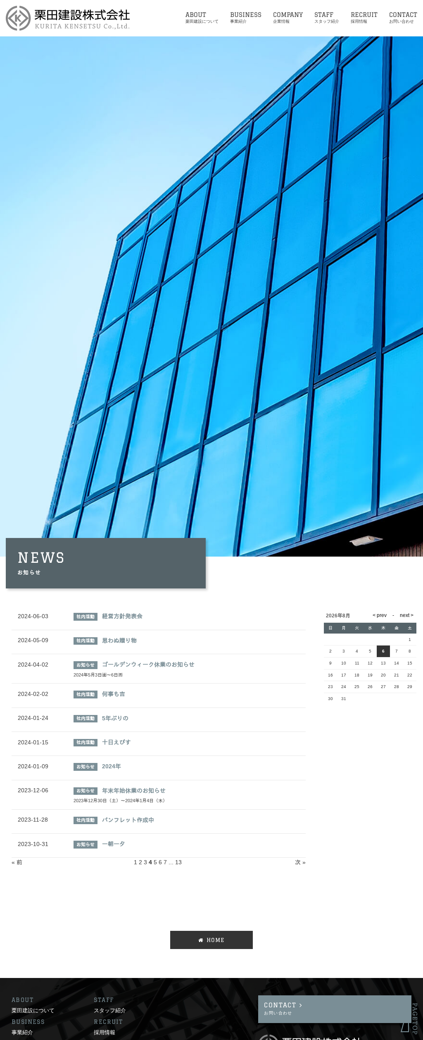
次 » (300, 862)
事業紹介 (22, 1032)
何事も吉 (113, 694)
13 (178, 862)
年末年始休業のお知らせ (134, 790)
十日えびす (116, 742)
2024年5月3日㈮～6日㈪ (98, 674)
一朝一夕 (113, 844)
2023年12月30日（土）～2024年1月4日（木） (120, 800)
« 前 (17, 862)
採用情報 (104, 1032)
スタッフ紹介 (110, 1010)
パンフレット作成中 (128, 820)
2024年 (111, 766)
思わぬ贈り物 (119, 640)
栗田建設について (33, 1010)
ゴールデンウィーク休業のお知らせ (148, 664)
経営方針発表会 (122, 616)
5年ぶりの (115, 718)
